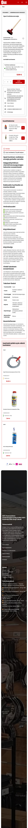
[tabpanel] (14, 246)
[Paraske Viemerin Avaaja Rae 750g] (5, 139)
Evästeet (4, 559)
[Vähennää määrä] (4, 82)
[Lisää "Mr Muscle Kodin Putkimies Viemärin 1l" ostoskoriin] (23, 127)
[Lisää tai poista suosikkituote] (23, 38)
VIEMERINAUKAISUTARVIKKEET (17, 12)
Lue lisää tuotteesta (9, 59)
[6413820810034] (14, 27)
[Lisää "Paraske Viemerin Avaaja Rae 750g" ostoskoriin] (23, 138)
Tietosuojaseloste (6, 547)
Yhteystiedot (5, 545)
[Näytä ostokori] (22, 2)
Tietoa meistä (6, 553)
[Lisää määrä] (10, 82)
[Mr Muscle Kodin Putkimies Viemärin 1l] (5, 129)
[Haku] (18, 2)
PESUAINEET (6, 12)
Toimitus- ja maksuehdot (8, 550)
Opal (12, 37)
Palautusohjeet (6, 556)
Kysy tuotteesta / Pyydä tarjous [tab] (15, 152)
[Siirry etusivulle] (4, 2)
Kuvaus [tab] (8, 149)
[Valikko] (26, 2)
